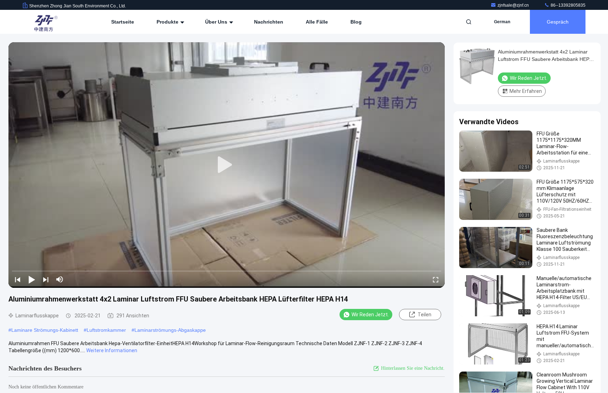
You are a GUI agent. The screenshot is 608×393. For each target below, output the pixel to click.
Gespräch (558, 22)
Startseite (122, 22)
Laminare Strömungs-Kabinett (44, 330)
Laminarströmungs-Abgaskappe (170, 330)
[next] (46, 279)
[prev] (18, 279)
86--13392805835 (567, 5)
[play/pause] (32, 279)
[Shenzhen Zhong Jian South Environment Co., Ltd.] (45, 22)
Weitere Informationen (111, 350)
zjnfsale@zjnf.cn (514, 5)
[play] (226, 165)
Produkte (168, 22)
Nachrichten (268, 22)
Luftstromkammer (106, 330)
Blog (356, 22)
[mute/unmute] (60, 279)
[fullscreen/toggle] (436, 279)
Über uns (217, 22)
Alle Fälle (317, 22)
